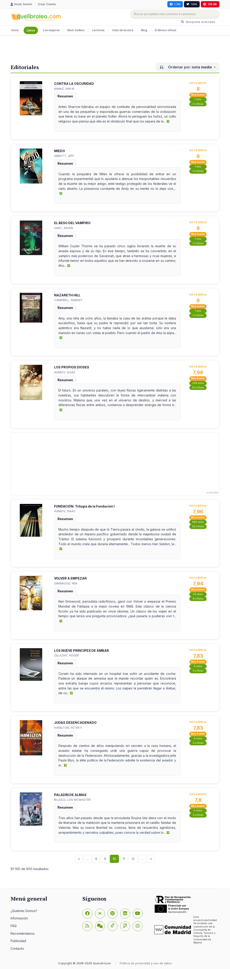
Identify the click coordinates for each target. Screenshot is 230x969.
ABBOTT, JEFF (64, 155)
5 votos (198, 810)
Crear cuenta (47, 4)
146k (194, 4)
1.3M (177, 4)
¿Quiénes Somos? (24, 911)
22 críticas (198, 387)
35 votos (198, 594)
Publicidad (18, 941)
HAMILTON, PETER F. (68, 727)
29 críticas (198, 526)
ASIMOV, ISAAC (65, 372)
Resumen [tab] (65, 96)
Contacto (17, 948)
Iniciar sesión (23, 4)
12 (133, 859)
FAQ (14, 926)
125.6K (212, 4)
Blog (144, 30)
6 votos (198, 666)
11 (124, 859)
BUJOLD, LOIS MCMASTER (72, 799)
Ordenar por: (189, 67)
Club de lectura (122, 30)
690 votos (198, 522)
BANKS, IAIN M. (64, 88)
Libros (31, 30)
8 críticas (198, 598)
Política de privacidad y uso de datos (146, 963)
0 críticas (198, 104)
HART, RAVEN (63, 228)
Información (19, 918)
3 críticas (198, 815)
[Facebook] (87, 914)
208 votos (198, 383)
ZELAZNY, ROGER (66, 655)
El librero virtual (165, 30)
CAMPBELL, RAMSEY (68, 300)
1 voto (198, 99)
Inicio (15, 30)
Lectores (98, 30)
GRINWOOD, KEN (65, 583)
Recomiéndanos (23, 933)
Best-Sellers (75, 30)
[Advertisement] (115, 50)
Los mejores (51, 30)
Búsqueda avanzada (200, 22)
